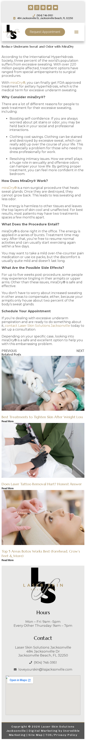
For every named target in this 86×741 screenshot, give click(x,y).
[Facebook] (30, 7)
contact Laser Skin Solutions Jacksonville (37, 326)
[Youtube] (55, 7)
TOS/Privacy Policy (61, 735)
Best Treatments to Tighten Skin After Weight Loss (42, 417)
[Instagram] (36, 7)
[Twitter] (49, 7)
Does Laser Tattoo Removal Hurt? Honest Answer (42, 484)
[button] (76, 32)
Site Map (35, 735)
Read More (8, 421)
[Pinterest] (43, 7)
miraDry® (17, 83)
